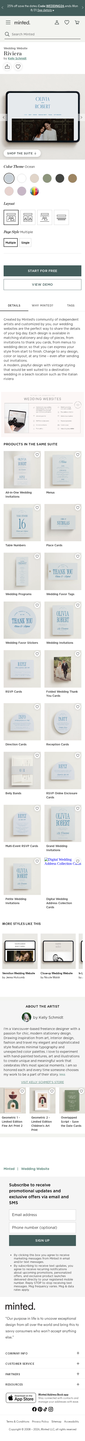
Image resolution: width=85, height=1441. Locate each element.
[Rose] (9, 191)
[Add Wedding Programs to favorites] (37, 556)
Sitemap (56, 1421)
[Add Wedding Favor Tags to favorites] (77, 556)
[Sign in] (57, 22)
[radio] (11, 217)
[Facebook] (34, 1409)
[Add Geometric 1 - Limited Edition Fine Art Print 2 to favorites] (22, 1091)
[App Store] (21, 1398)
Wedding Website (35, 1169)
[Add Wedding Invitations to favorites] (77, 605)
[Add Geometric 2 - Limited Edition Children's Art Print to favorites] (52, 1091)
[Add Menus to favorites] (77, 454)
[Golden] (72, 178)
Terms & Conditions (17, 1421)
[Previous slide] (3, 117)
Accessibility (71, 1421)
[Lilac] (21, 191)
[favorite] (18, 66)
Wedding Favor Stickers (21, 642)
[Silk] (21, 178)
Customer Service (19, 1363)
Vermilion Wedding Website (18, 973)
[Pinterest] (40, 1409)
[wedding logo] (22, 22)
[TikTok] (45, 1409)
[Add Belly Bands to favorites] (37, 755)
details (14, 305)
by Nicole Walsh (50, 977)
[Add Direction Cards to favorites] (37, 707)
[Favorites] (66, 22)
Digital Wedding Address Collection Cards (59, 903)
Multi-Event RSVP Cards (21, 846)
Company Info (16, 1353)
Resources (14, 1384)
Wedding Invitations (59, 642)
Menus (50, 492)
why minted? (42, 305)
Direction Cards (16, 744)
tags (71, 305)
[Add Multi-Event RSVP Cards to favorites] (37, 808)
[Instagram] (50, 1409)
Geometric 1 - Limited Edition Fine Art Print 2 (12, 1121)
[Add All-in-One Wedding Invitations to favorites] (37, 454)
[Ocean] (9, 178)
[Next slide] (81, 117)
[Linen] (34, 178)
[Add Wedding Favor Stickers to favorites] (37, 605)
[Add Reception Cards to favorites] (77, 707)
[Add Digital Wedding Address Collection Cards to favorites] (77, 861)
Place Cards (54, 545)
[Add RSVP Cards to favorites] (37, 654)
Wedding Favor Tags (60, 594)
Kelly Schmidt (17, 58)
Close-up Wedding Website (57, 973)
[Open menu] (8, 22)
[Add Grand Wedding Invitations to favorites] (77, 808)
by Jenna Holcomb (13, 977)
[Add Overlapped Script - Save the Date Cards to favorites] (81, 1091)
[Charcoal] (59, 178)
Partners (12, 1374)
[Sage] (47, 178)
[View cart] (76, 22)
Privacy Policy (40, 1421)
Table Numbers (15, 545)
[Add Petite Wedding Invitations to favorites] (37, 861)
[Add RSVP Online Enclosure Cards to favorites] (77, 755)
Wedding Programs (18, 594)
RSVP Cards (13, 691)
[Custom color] (34, 191)
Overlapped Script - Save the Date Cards (71, 1121)
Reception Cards (57, 744)
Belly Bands (13, 793)
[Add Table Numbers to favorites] (37, 507)
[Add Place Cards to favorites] (77, 507)
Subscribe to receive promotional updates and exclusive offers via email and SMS (39, 1193)
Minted (9, 1169)
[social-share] (7, 66)
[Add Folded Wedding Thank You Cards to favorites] (77, 654)
